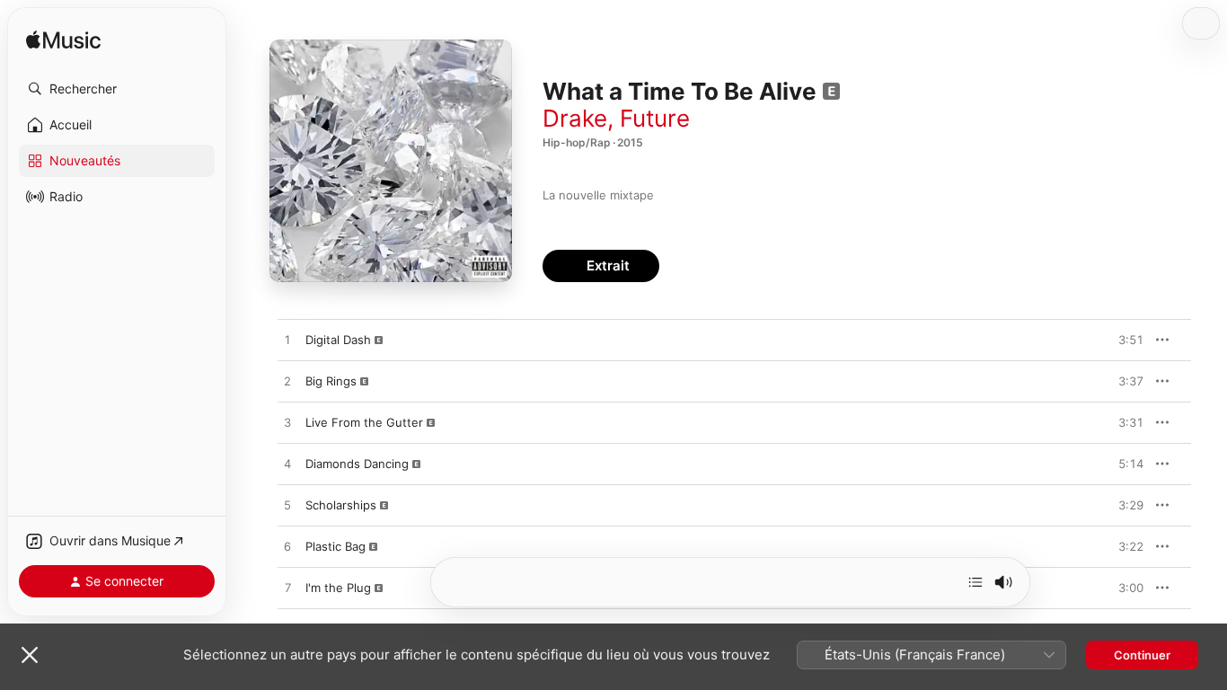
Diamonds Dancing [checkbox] (357, 463)
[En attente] (975, 582)
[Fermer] (30, 655)
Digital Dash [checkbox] (338, 339)
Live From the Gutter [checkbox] (364, 422)
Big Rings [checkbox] (331, 381)
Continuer (1142, 655)
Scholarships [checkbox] (340, 505)
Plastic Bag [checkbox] (335, 546)
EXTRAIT (1124, 339)
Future (655, 118)
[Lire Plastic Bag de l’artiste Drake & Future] (287, 547)
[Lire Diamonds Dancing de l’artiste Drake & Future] (287, 464)
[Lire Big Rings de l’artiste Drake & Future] (287, 382)
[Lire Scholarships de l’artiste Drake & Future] (287, 506)
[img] (63, 41)
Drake (575, 118)
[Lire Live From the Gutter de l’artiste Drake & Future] (287, 423)
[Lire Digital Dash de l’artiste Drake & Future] (287, 340)
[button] (117, 89)
